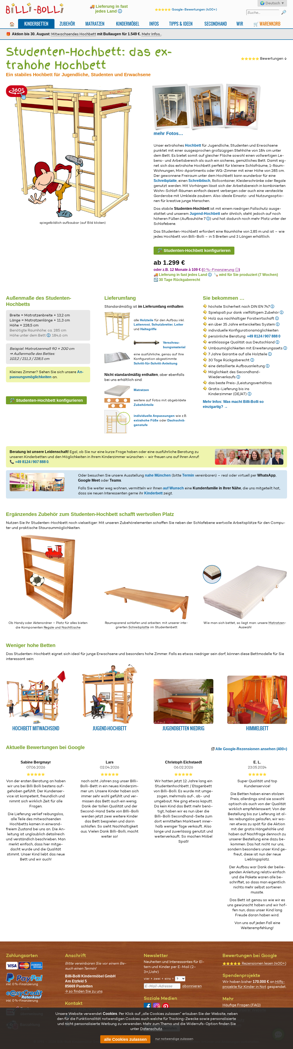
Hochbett (193, 145)
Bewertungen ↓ (264, 58)
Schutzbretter (162, 324)
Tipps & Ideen (181, 24)
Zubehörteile (144, 405)
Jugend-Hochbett (205, 214)
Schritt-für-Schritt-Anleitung (155, 363)
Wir (239, 24)
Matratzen (94, 24)
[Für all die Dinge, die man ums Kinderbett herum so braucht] (48, 618)
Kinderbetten (36, 24)
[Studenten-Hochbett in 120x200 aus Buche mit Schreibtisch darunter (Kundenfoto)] (207, 107)
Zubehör (67, 24)
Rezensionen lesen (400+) (254, 963)
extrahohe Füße (146, 420)
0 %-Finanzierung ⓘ (221, 269)
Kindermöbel (127, 24)
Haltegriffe (148, 329)
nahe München (158, 475)
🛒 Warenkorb (266, 24)
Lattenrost (142, 324)
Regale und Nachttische (62, 627)
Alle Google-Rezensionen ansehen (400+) (251, 749)
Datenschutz (151, 1029)
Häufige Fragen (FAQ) (241, 1005)
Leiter (178, 324)
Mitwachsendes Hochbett (73, 34)
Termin (188, 475)
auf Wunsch (173, 488)
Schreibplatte (165, 181)
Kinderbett (153, 493)
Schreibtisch (199, 181)
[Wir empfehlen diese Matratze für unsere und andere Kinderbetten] (245, 618)
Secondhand (215, 24)
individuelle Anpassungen (154, 416)
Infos (154, 24)
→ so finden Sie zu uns (84, 991)
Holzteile (146, 320)
